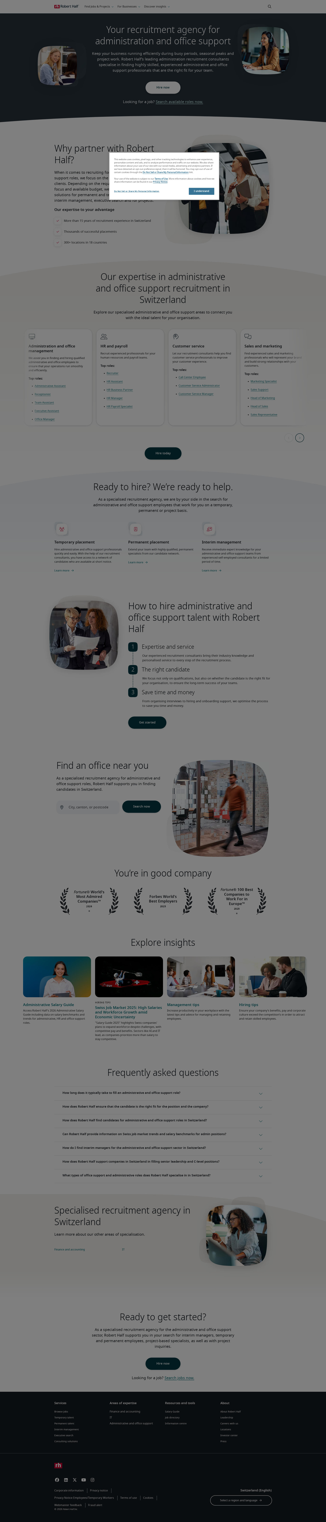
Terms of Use (161, 179)
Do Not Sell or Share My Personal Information (166, 172)
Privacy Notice (160, 182)
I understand (201, 191)
